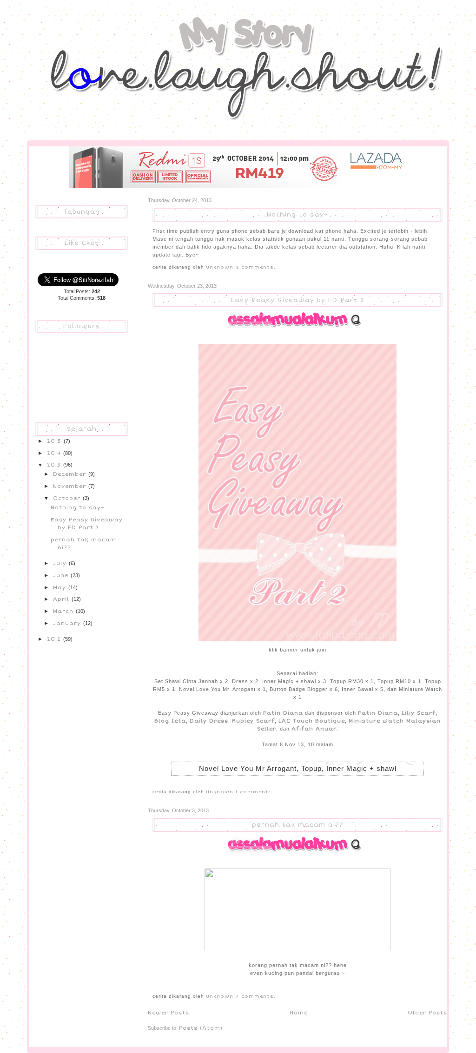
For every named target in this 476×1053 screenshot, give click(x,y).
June (62, 575)
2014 (55, 453)
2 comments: (256, 267)
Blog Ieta (170, 720)
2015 (55, 441)
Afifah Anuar (314, 728)
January (68, 623)
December (70, 474)
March (64, 611)
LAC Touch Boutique (311, 720)
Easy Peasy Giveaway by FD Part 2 (297, 300)
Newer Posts (168, 1012)
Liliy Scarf (419, 713)
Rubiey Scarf (253, 720)
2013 (55, 464)
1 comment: (253, 792)
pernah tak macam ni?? (298, 825)
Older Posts (427, 1012)
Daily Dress (209, 720)
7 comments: (256, 996)
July (61, 563)
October (68, 498)
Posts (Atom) (201, 1028)
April (62, 599)
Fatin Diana (283, 713)
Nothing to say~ (297, 214)
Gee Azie (63, 25)
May (60, 587)
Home (299, 1012)
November (70, 486)
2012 (55, 639)
